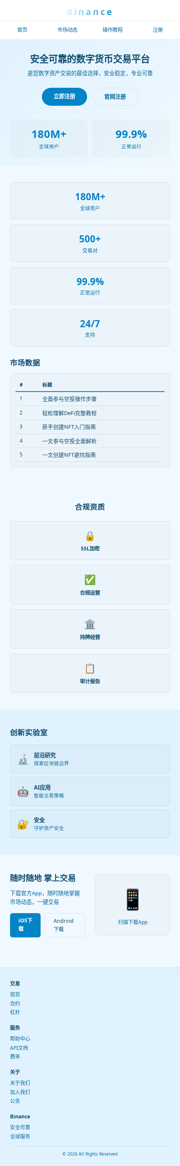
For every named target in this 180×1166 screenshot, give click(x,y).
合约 (15, 1003)
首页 (22, 29)
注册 (158, 29)
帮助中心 (20, 1038)
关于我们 (20, 1083)
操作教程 (113, 29)
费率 (15, 1056)
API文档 (19, 1047)
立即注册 (64, 96)
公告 (15, 1101)
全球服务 (20, 1136)
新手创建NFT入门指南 (69, 426)
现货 (15, 994)
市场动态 (67, 29)
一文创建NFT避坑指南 (69, 454)
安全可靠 (20, 1127)
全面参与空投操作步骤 (69, 398)
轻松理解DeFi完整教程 (69, 413)
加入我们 (20, 1092)
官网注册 (115, 96)
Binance (90, 12)
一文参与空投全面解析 (69, 441)
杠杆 (15, 1012)
